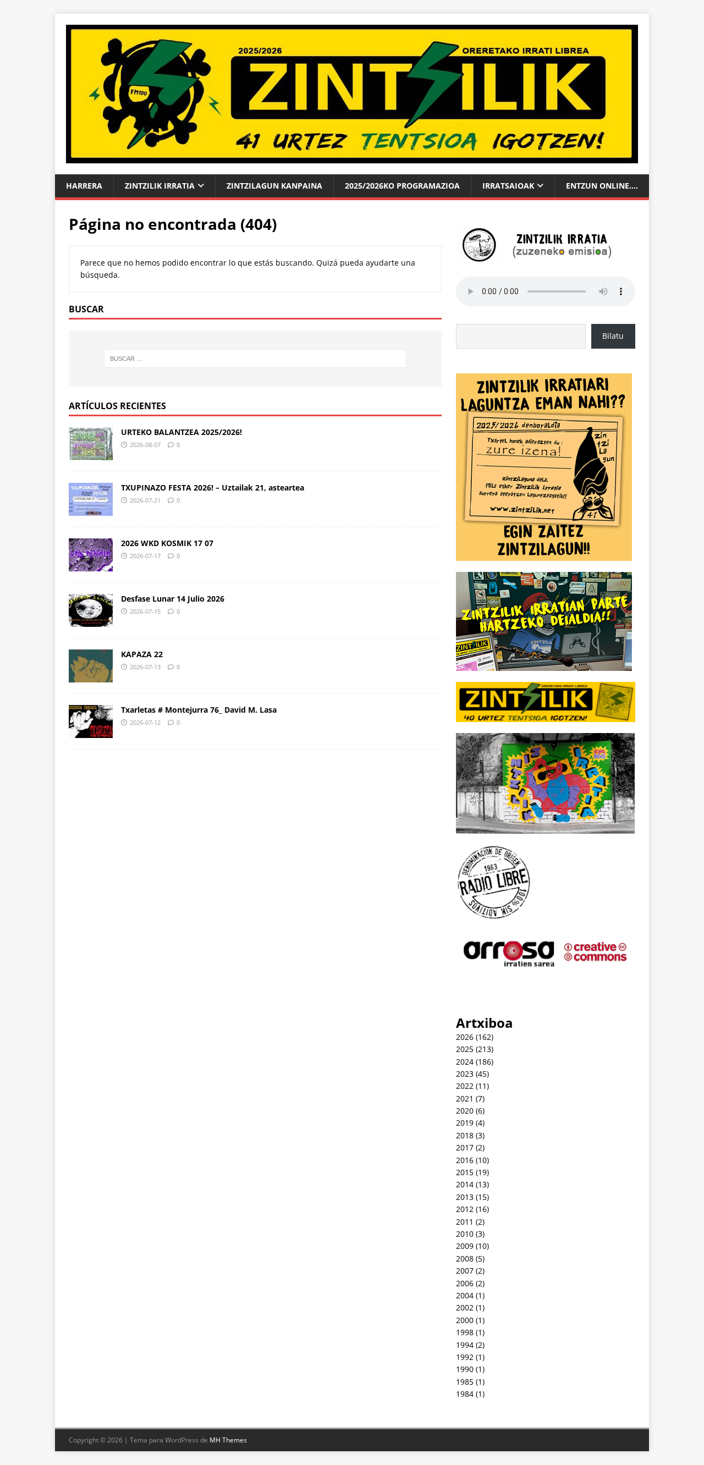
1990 (465, 1369)
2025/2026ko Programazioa (402, 185)
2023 (465, 1074)
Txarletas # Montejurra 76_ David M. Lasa (199, 709)
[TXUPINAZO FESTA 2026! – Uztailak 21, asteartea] (91, 509)
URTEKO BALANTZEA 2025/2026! (181, 432)
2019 (465, 1122)
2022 (465, 1086)
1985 (465, 1381)
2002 (465, 1307)
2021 (465, 1098)
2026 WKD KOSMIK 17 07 (167, 543)
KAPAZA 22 (142, 654)
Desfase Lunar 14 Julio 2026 (172, 598)
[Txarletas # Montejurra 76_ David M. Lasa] (91, 731)
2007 (465, 1270)
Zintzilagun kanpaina (274, 185)
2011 (465, 1221)
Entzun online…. (602, 185)
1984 (465, 1394)
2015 (465, 1172)
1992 (465, 1357)
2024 (465, 1061)
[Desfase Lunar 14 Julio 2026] (91, 620)
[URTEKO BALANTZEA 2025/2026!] (91, 453)
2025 (465, 1049)
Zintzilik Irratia (160, 185)
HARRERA (84, 185)
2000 (465, 1320)
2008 (465, 1258)
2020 (465, 1110)
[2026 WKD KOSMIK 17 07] (91, 564)
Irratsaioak (508, 185)
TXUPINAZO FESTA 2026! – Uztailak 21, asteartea (212, 487)
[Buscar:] (255, 358)
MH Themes (228, 1440)
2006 (465, 1283)
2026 (465, 1037)
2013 (465, 1197)
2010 (465, 1234)
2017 (465, 1147)
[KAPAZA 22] (91, 675)
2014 (465, 1184)
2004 (465, 1295)
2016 (465, 1160)
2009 (465, 1246)
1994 (465, 1345)
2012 (465, 1209)
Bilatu (613, 336)
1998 (465, 1332)
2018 (465, 1135)
